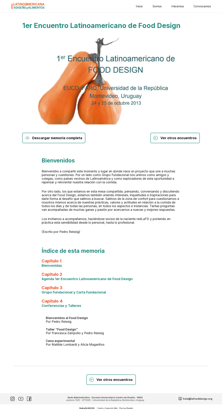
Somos (157, 6)
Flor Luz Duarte (126, 408)
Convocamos (202, 6)
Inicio (139, 6)
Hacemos (177, 6)
